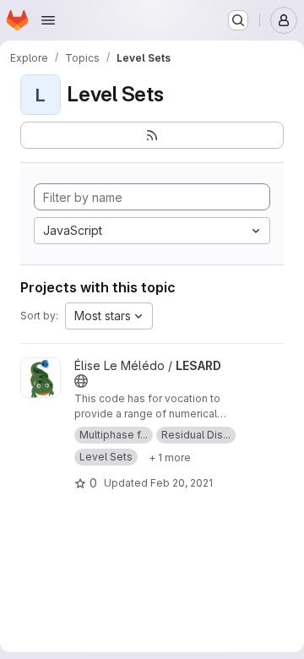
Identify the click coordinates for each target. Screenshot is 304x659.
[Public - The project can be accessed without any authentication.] (81, 381)
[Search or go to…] (238, 20)
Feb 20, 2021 (181, 483)
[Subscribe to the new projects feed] (152, 135)
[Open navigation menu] (48, 20)
